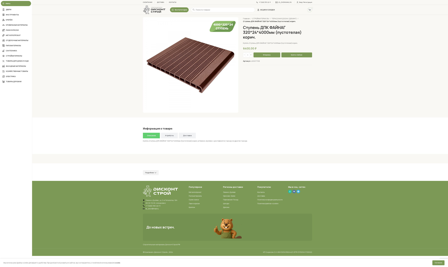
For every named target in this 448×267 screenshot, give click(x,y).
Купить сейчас (296, 55)
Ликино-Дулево (229, 192)
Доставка (261, 196)
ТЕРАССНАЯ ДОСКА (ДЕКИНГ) (284, 18)
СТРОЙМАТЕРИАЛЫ (260, 18)
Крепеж (192, 207)
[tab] (151, 135)
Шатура (226, 203)
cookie (117, 263)
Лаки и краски (194, 203)
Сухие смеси (194, 200)
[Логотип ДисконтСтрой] (154, 9)
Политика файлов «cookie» (268, 203)
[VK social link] (294, 191)
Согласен (438, 263)
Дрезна (226, 207)
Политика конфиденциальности (270, 200)
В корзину (267, 55)
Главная (246, 18)
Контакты (261, 192)
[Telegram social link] (298, 191)
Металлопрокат (195, 192)
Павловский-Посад (230, 200)
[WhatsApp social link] (290, 191)
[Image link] (160, 191)
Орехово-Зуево (229, 196)
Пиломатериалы (195, 196)
